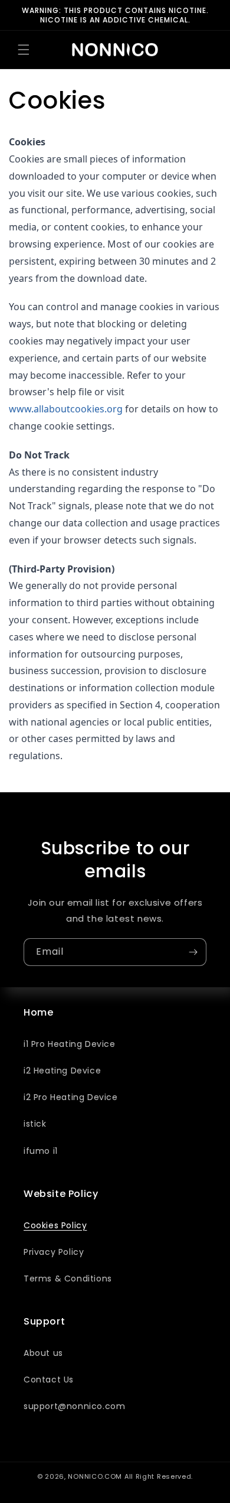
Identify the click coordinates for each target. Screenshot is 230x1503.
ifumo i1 (41, 1151)
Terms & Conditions (68, 1278)
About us (43, 1353)
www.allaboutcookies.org (66, 408)
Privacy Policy (54, 1252)
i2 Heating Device (62, 1070)
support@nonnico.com (74, 1406)
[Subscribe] (193, 952)
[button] (24, 50)
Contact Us (49, 1379)
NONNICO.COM (95, 1476)
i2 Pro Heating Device (71, 1097)
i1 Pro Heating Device (70, 1044)
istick (35, 1124)
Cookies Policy (55, 1225)
